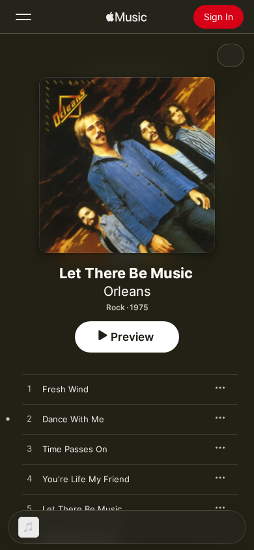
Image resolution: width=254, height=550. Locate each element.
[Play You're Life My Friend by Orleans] (29, 479)
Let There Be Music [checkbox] (82, 509)
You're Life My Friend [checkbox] (86, 479)
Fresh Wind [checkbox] (65, 389)
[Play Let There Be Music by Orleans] (29, 509)
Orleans (127, 291)
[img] (126, 17)
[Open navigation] (23, 17)
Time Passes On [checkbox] (74, 449)
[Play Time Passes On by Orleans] (29, 449)
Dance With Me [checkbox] (73, 419)
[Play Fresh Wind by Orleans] (29, 389)
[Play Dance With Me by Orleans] (29, 419)
